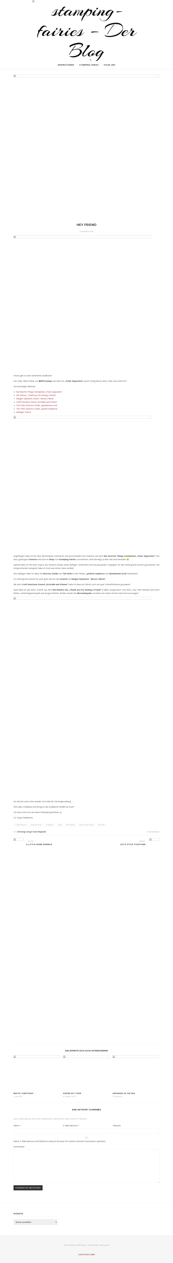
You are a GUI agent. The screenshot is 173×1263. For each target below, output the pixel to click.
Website (117, 1125)
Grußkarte (50, 825)
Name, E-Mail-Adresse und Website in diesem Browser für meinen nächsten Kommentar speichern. (60, 1141)
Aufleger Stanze (23, 412)
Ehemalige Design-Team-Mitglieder (31, 831)
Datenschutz (93, 1245)
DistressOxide (36, 825)
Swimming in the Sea (124, 1093)
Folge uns (109, 65)
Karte (60, 825)
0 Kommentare (153, 831)
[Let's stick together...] (154, 939)
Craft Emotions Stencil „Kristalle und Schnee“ (36, 402)
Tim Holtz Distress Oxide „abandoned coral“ (36, 405)
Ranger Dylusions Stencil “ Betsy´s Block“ (35, 398)
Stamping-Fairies (89, 65)
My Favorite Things (86, 825)
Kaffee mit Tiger (72, 1093)
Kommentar (19, 1146)
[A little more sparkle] (19, 939)
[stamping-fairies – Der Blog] (86, 30)
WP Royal (82, 1245)
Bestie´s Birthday (24, 1093)
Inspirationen (66, 65)
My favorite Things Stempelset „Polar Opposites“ (39, 391)
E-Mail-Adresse (71, 1125)
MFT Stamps (70, 825)
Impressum (104, 1245)
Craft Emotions (21, 825)
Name (17, 1125)
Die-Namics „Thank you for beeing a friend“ (36, 395)
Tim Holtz (101, 825)
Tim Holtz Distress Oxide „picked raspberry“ (37, 408)
